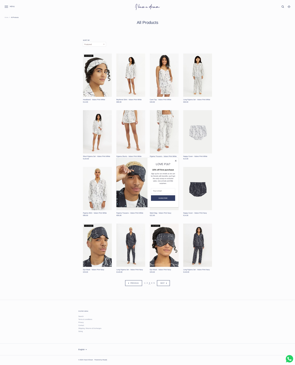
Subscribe (163, 198)
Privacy (81, 322)
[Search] (282, 6)
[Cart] (289, 6)
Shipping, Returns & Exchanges (89, 328)
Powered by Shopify (100, 360)
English (81, 349)
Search (81, 316)
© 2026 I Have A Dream (85, 360)
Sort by (86, 40)
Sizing (80, 331)
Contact (81, 325)
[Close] (175, 160)
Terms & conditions (85, 319)
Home (6, 17)
